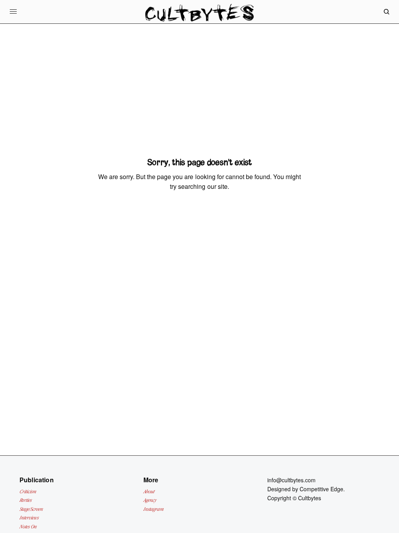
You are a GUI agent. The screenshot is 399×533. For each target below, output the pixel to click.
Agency (149, 500)
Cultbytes (309, 498)
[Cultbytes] (199, 17)
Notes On (28, 526)
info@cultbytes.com (291, 480)
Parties (25, 500)
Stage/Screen (31, 509)
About (148, 491)
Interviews (29, 517)
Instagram (153, 509)
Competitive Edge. (322, 489)
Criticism (27, 491)
